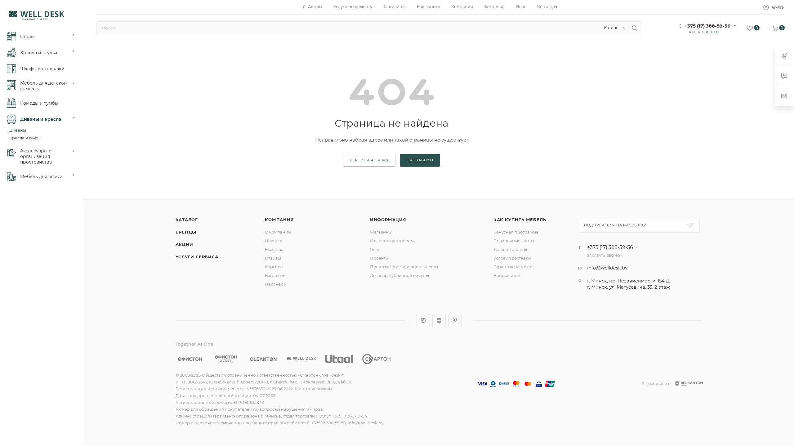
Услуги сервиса (197, 256)
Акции (184, 244)
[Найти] (634, 27)
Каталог (187, 219)
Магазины (381, 232)
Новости (274, 240)
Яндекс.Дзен (439, 320)
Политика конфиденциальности (404, 266)
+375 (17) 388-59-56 (707, 26)
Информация (388, 219)
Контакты (275, 275)
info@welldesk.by (607, 268)
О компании (278, 232)
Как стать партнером (392, 240)
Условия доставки (512, 258)
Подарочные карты (513, 240)
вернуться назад (369, 160)
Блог (375, 249)
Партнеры (276, 284)
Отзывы (273, 258)
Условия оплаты (510, 249)
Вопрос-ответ (507, 275)
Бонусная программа (515, 232)
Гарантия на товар (513, 266)
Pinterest (455, 320)
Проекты (379, 258)
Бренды (186, 232)
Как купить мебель (519, 219)
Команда (274, 249)
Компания (279, 219)
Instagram (423, 320)
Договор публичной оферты (399, 275)
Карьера (274, 266)
